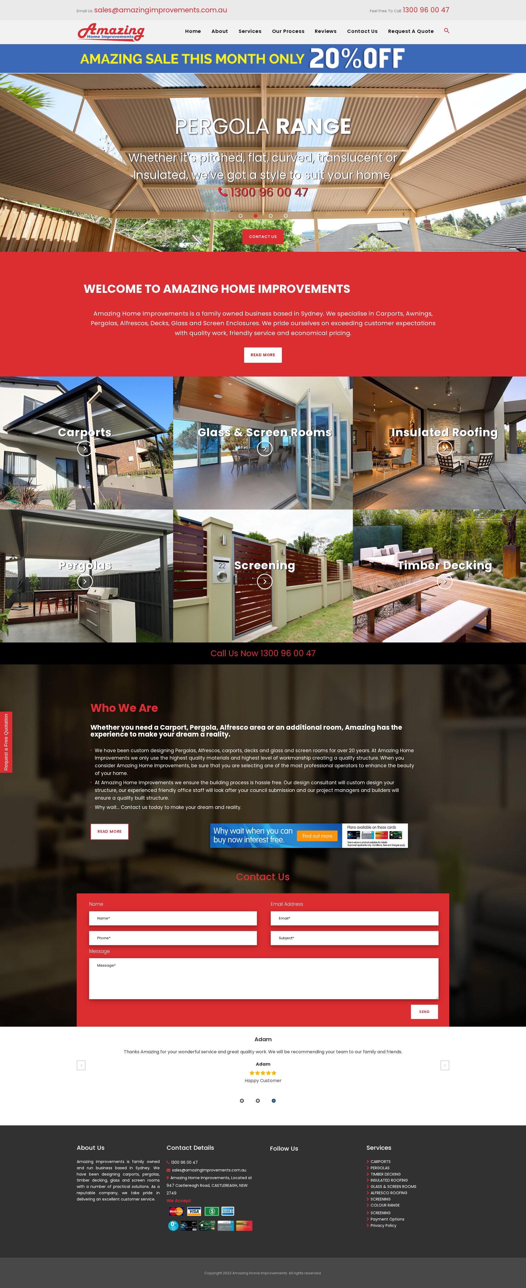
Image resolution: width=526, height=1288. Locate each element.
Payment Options (387, 1219)
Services (250, 31)
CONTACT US (263, 236)
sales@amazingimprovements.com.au (160, 10)
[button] (242, 1101)
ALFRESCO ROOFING (389, 1193)
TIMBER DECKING (386, 1174)
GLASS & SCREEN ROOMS (393, 1186)
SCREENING (381, 1199)
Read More (263, 355)
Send (424, 1011)
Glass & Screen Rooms (265, 432)
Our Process (288, 31)
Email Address (287, 904)
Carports (85, 432)
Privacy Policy (383, 1225)
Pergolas (85, 565)
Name (96, 904)
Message (99, 951)
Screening (265, 565)
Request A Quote (411, 31)
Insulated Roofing (444, 432)
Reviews (326, 31)
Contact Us (362, 31)
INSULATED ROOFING (389, 1180)
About (219, 31)
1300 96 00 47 (426, 10)
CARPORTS (381, 1161)
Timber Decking (445, 565)
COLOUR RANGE (385, 1205)
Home (193, 31)
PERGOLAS (380, 1168)
